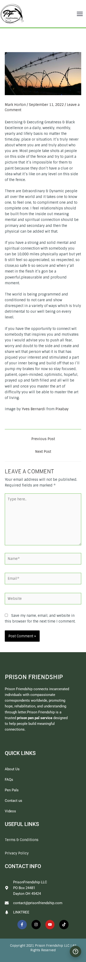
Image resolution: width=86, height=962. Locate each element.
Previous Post (43, 439)
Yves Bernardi (33, 409)
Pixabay (62, 409)
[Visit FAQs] (75, 951)
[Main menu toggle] (80, 14)
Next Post (43, 451)
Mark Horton (15, 104)
